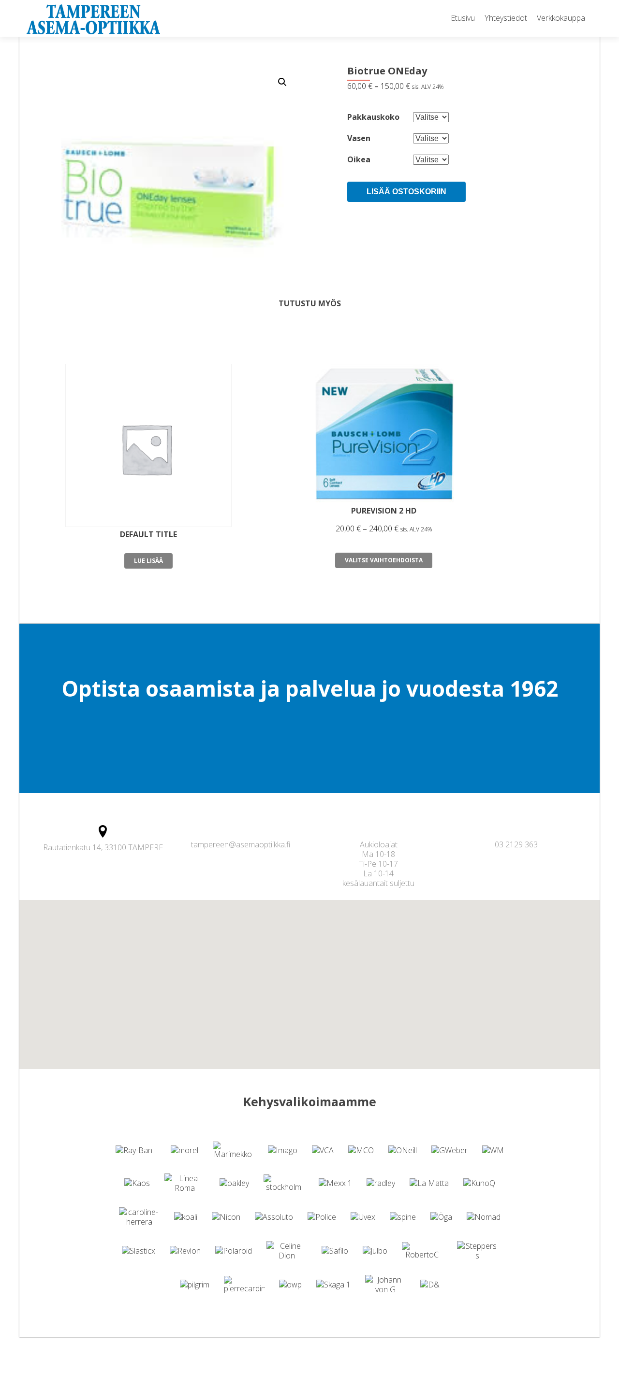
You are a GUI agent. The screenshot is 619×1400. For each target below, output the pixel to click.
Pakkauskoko (373, 117)
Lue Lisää (148, 561)
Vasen (358, 138)
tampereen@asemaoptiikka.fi (240, 844)
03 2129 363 (516, 844)
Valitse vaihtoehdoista (384, 560)
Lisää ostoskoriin (406, 191)
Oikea (358, 159)
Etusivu (463, 18)
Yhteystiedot (506, 18)
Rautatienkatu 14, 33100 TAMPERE (103, 847)
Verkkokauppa (561, 18)
